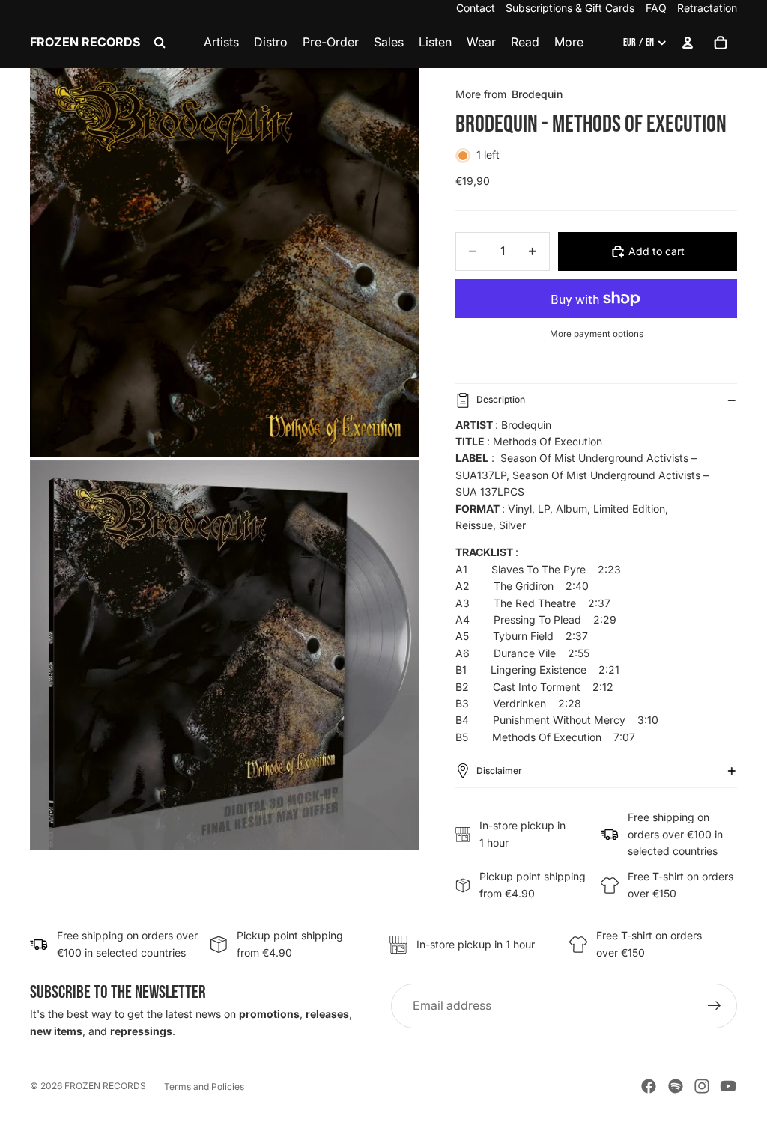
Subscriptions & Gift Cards (570, 7)
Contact (475, 7)
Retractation (707, 7)
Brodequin (537, 94)
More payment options (596, 334)
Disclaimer (499, 770)
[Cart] (720, 42)
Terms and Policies (204, 1086)
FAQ (656, 7)
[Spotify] (676, 1086)
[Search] (159, 42)
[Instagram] (702, 1086)
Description (500, 399)
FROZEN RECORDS (105, 1085)
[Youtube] (728, 1086)
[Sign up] (714, 1006)
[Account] (687, 42)
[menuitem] (569, 43)
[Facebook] (649, 1086)
